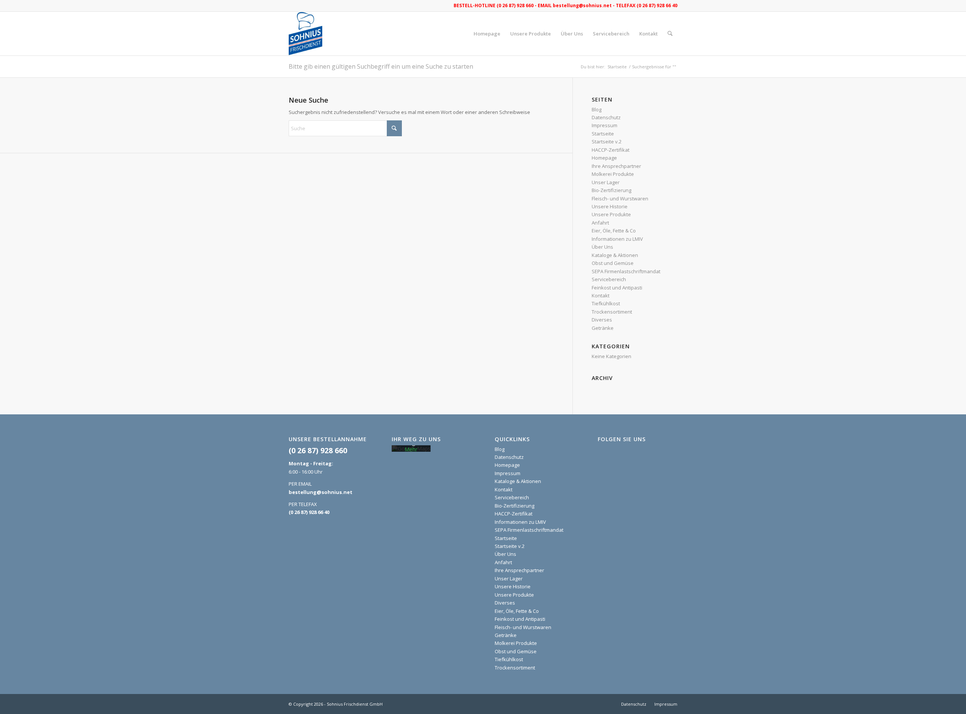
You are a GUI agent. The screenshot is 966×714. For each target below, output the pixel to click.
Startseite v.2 (606, 141)
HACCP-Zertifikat (610, 149)
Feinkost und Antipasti (617, 287)
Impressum (604, 125)
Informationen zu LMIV (617, 238)
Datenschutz (606, 117)
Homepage (604, 157)
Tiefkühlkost (606, 303)
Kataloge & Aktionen (615, 255)
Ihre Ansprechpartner (616, 166)
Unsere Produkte (611, 214)
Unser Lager (606, 182)
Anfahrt (600, 222)
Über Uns (602, 246)
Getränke (603, 328)
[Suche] (670, 33)
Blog (596, 109)
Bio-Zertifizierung (611, 190)
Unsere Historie (610, 206)
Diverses (602, 319)
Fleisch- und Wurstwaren (620, 198)
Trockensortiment (612, 311)
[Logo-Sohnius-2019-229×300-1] (305, 33)
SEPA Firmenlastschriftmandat (626, 271)
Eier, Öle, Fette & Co (614, 230)
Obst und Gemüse (613, 263)
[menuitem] (487, 33)
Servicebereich (609, 279)
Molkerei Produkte (613, 174)
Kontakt (600, 295)
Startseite (603, 133)
